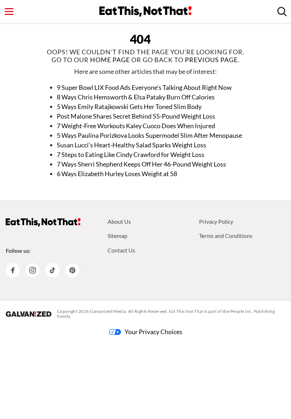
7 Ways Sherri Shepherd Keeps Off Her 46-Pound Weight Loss (141, 164)
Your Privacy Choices (153, 332)
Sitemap (117, 235)
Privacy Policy (216, 221)
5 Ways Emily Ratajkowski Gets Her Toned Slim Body (129, 106)
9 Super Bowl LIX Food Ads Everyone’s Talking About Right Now (144, 87)
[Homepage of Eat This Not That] (43, 222)
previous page (211, 60)
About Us (119, 221)
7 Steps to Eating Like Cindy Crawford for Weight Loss (130, 154)
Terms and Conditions (225, 235)
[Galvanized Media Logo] (28, 314)
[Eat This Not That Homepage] (145, 11)
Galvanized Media (108, 311)
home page (110, 60)
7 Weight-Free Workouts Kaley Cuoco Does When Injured (136, 126)
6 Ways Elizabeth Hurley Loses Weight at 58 (117, 174)
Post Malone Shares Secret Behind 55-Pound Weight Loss (136, 116)
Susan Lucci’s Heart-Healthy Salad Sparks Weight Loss (131, 145)
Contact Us (121, 250)
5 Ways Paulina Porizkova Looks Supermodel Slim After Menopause (149, 135)
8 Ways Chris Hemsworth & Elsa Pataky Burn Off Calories (136, 97)
